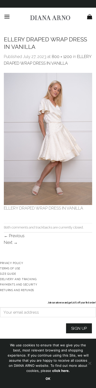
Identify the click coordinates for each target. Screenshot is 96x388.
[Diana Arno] (50, 17)
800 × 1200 (62, 56)
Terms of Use (10, 268)
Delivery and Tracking (18, 279)
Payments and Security (18, 284)
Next (11, 242)
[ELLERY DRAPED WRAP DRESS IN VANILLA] (48, 138)
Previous (14, 235)
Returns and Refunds (17, 290)
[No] (89, 365)
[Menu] (7, 16)
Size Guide (8, 273)
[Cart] (89, 16)
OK (48, 379)
